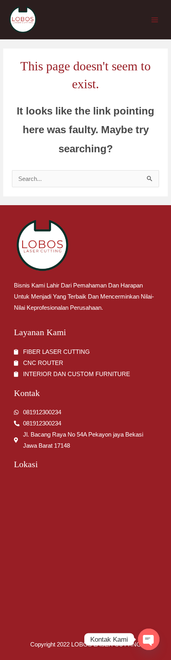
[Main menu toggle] (154, 19)
